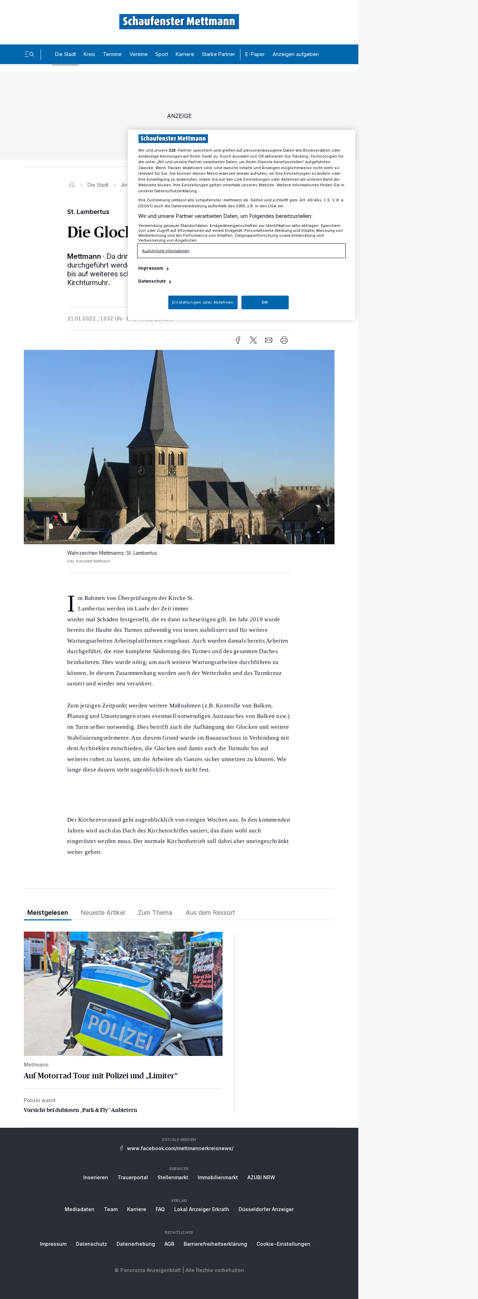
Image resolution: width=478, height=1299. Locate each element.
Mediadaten (79, 1209)
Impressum (53, 1244)
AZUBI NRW (261, 1177)
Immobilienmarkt (218, 1177)
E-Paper (255, 54)
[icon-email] (269, 340)
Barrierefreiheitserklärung (215, 1244)
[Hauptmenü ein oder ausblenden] (29, 54)
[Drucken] (284, 340)
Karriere (185, 54)
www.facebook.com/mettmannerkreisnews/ (180, 1148)
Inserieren (95, 1177)
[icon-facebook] (238, 340)
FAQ (160, 1209)
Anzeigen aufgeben (296, 54)
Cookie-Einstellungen (283, 1244)
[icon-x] (253, 340)
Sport (161, 54)
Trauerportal (133, 1177)
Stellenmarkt (172, 1177)
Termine (112, 54)
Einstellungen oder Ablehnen (202, 302)
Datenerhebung (136, 1244)
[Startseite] (72, 184)
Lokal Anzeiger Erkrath (201, 1209)
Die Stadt (65, 54)
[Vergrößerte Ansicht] (179, 447)
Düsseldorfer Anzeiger (266, 1209)
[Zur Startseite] (179, 21)
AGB (169, 1244)
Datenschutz (91, 1244)
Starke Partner (218, 54)
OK (265, 302)
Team (111, 1209)
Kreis (89, 54)
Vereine (138, 54)
